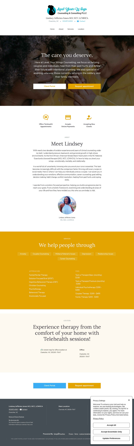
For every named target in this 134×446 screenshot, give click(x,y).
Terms (76, 434)
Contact (82, 21)
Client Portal (49, 86)
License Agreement (85, 434)
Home (52, 29)
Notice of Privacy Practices (16, 417)
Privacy (71, 434)
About (61, 29)
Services (71, 29)
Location (81, 29)
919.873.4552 (68, 21)
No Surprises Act (14, 420)
